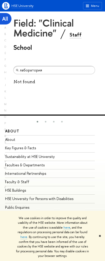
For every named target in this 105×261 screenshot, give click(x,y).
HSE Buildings (15, 190)
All (5, 18)
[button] (37, 121)
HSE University (22, 5)
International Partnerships (25, 173)
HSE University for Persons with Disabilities (39, 198)
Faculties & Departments (25, 165)
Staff (76, 34)
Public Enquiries (17, 207)
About (12, 131)
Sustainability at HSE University (30, 156)
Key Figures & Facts (20, 147)
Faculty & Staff (17, 181)
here (66, 228)
